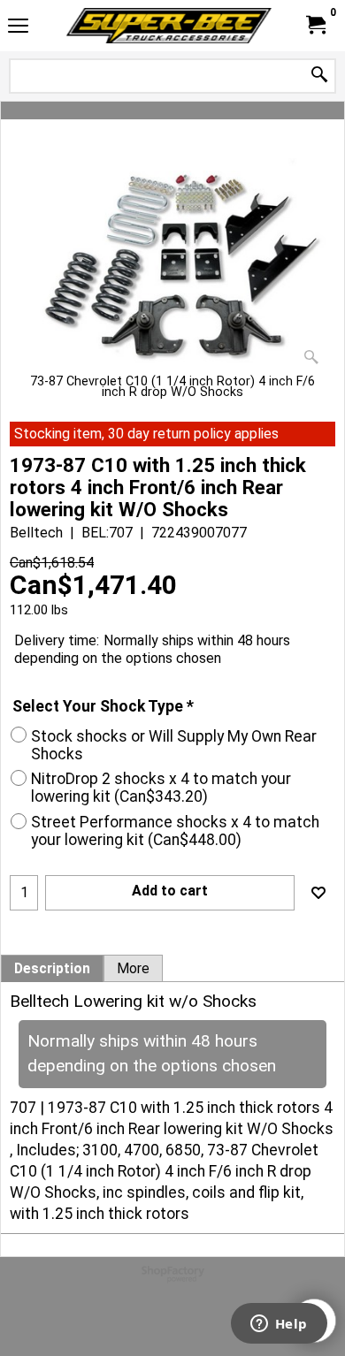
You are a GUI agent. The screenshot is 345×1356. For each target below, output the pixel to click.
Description (52, 969)
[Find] (319, 75)
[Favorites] (318, 893)
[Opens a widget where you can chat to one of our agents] (278, 1325)
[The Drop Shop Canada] (169, 25)
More (133, 969)
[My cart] (315, 25)
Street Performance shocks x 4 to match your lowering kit (175, 831)
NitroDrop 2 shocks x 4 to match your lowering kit (161, 787)
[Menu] (18, 28)
